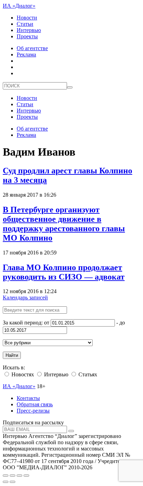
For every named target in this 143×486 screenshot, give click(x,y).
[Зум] (26, 476)
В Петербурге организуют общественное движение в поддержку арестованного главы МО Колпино (64, 223)
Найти (12, 355)
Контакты (28, 398)
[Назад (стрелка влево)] (5, 482)
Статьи (25, 24)
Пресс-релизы (33, 411)
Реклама (26, 54)
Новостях (22, 374)
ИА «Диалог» (19, 6)
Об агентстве (32, 48)
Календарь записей (25, 297)
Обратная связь (35, 404)
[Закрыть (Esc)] (5, 476)
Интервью (29, 30)
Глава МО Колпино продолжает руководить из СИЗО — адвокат (64, 272)
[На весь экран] (19, 476)
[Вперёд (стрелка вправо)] (12, 482)
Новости (27, 18)
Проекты (27, 36)
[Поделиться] (12, 476)
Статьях (87, 374)
